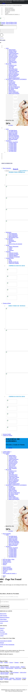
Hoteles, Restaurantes (13, 246)
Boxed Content (13, 75)
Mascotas (5, 563)
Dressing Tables (8, 679)
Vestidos (6, 662)
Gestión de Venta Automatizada (7, 644)
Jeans (1, 662)
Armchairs (12, 678)
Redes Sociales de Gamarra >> (12, 14)
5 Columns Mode (13, 145)
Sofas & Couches (4, 678)
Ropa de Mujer (7, 47)
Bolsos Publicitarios (13, 236)
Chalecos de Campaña (14, 263)
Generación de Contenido (6, 640)
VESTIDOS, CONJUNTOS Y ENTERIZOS (16, 79)
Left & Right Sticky (13, 69)
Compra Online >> (7, 451)
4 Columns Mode (13, 144)
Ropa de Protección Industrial (15, 243)
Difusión (2, 642)
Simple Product (12, 49)
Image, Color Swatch (13, 138)
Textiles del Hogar (7, 562)
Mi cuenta (7, 11)
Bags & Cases (18, 668)
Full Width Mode (12, 151)
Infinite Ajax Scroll (13, 133)
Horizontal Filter (14, 135)
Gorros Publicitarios (13, 234)
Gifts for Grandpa (4, 673)
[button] (1, 25)
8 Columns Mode (13, 149)
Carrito (6, 13)
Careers (1, 630)
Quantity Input (12, 81)
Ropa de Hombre (8, 127)
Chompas (16, 662)
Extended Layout (12, 65)
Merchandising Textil (13, 237)
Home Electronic (9, 668)
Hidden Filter (13, 134)
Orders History (3, 619)
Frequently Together (13, 56)
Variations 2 (8, 140)
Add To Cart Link (13, 85)
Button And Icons (14, 93)
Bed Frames (18, 678)
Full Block (11, 80)
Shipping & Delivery (4, 617)
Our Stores (2, 632)
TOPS (7, 48)
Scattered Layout (12, 61)
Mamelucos (11, 240)
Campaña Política (10, 258)
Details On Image (13, 84)
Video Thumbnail (13, 62)
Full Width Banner (13, 130)
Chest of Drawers (17, 679)
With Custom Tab (13, 54)
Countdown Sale (12, 52)
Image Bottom (12, 83)
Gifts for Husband (14, 672)
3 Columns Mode (13, 143)
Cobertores (11, 250)
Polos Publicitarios (13, 233)
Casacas (11, 662)
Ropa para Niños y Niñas (8, 559)
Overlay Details (13, 92)
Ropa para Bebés (7, 560)
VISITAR (10, 447)
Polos (10, 259)
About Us (2, 628)
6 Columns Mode (13, 147)
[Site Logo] (8, 23)
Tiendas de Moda (7, 303)
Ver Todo (21, 662)
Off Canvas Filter (14, 136)
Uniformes (8, 251)
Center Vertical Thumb (14, 71)
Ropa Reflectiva (12, 241)
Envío (1, 646)
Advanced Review (13, 57)
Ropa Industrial (9, 238)
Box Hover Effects (14, 87)
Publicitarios (8, 232)
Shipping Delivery (14, 78)
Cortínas (10, 247)
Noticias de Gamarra (10, 10)
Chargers (2, 668)
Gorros (10, 260)
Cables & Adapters (4, 666)
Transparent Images (13, 70)
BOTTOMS (8, 63)
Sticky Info (11, 67)
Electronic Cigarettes (15, 666)
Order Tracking (3, 615)
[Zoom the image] (17, 180)
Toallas (10, 249)
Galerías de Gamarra (7, 435)
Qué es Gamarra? (9, 8)
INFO (3, 3)
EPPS (10, 242)
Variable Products (13, 51)
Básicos (6, 158)
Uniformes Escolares (13, 252)
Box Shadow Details (13, 88)
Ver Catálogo (10, 125)
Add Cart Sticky (12, 58)
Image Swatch (12, 60)
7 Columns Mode (13, 148)
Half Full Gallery (14, 74)
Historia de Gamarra (10, 9)
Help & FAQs (3, 613)
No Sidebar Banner (13, 131)
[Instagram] (3, 656)
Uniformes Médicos (13, 255)
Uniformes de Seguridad (14, 256)
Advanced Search (4, 621)
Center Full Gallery (13, 72)
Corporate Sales (3, 633)
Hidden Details (12, 90)
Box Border (11, 89)
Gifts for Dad (23, 672)
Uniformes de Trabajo (14, 254)
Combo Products (13, 53)
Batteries (23, 666)
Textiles (7, 245)
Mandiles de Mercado (13, 262)
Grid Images (11, 66)
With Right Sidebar (13, 139)
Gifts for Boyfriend (4, 672)
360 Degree (13, 76)
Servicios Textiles (7, 434)
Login (1, 623)
